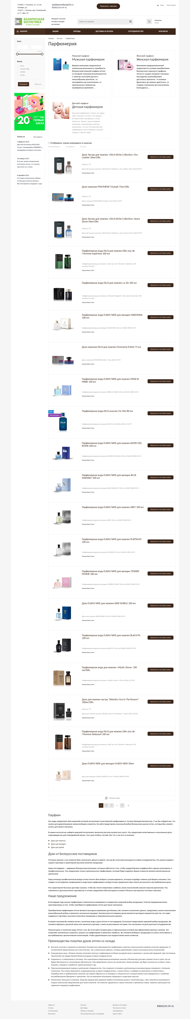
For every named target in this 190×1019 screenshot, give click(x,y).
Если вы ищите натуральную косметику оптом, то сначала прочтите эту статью (28, 164)
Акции (55, 31)
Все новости (38, 137)
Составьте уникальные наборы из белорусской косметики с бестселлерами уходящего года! (29, 181)
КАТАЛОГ (23, 31)
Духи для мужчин (58, 841)
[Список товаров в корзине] (154, 23)
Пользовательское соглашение (92, 1014)
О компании (53, 1011)
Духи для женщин (58, 844)
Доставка (84, 1008)
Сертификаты (118, 1011)
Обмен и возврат (87, 1011)
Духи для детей (57, 847)
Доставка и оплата (104, 31)
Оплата (83, 1005)
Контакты (163, 31)
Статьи (50, 1008)
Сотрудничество (135, 31)
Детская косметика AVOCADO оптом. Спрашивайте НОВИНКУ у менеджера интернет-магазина (29, 147)
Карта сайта (117, 1014)
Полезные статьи (119, 1008)
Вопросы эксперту (120, 1005)
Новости (51, 1005)
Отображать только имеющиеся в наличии (71, 143)
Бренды (77, 31)
